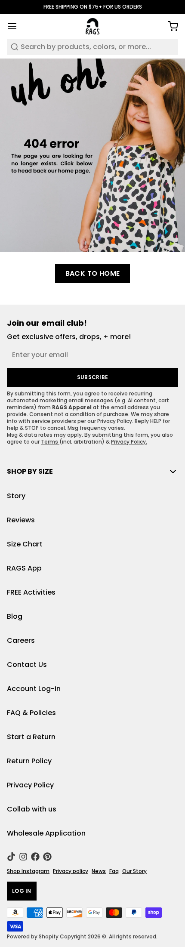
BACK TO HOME (92, 273)
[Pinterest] (47, 856)
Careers (21, 640)
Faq (114, 871)
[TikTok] (11, 856)
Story (16, 496)
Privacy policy (70, 871)
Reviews (21, 520)
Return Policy (29, 761)
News (99, 871)
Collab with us (31, 809)
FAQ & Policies (31, 713)
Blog (14, 616)
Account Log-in (34, 689)
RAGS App (24, 568)
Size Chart (25, 544)
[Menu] (15, 26)
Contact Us (27, 664)
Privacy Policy (30, 785)
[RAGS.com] (92, 26)
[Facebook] (35, 856)
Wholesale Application (46, 833)
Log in (21, 891)
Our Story (134, 871)
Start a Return (31, 737)
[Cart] (169, 26)
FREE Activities (31, 592)
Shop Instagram (28, 871)
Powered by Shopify (33, 936)
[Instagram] (23, 856)
